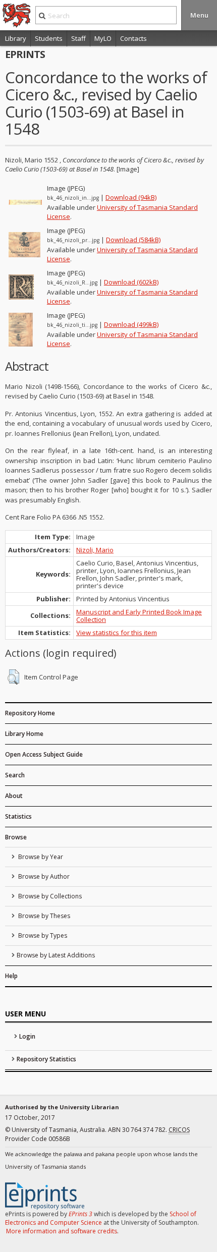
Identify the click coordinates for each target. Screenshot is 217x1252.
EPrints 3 (80, 1214)
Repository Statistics (46, 1059)
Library (15, 38)
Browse (16, 837)
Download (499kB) (131, 324)
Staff (78, 38)
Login (27, 1036)
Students (49, 38)
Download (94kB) (130, 197)
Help (11, 976)
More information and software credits (61, 1231)
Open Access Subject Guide (44, 754)
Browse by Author (43, 876)
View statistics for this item (116, 632)
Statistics (18, 816)
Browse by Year (40, 856)
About (14, 795)
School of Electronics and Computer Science (100, 1218)
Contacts (133, 38)
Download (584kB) (133, 239)
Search (15, 775)
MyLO (103, 38)
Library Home (24, 733)
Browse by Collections (49, 896)
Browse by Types (42, 935)
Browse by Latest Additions (56, 955)
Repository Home (30, 713)
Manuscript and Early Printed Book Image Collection (139, 615)
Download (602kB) (131, 282)
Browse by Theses (43, 916)
